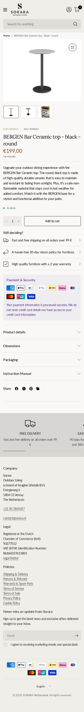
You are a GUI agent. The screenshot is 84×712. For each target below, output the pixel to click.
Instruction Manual (17, 373)
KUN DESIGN (10, 129)
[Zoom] (72, 47)
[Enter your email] (76, 635)
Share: (7, 388)
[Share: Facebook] (16, 388)
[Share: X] (24, 388)
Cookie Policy (11, 603)
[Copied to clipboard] (37, 388)
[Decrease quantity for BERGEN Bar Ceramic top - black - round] (6, 221)
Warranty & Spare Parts (18, 583)
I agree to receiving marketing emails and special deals (44, 644)
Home (6, 35)
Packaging (10, 360)
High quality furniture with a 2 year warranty (41, 264)
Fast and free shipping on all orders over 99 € (42, 240)
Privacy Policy (11, 598)
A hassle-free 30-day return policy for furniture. (43, 252)
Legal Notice (11, 558)
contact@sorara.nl (14, 518)
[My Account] (69, 9)
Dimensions (11, 346)
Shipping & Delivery (15, 574)
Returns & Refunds (15, 579)
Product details (14, 332)
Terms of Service (13, 588)
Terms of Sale (11, 593)
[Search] (75, 24)
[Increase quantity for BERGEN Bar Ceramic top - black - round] (18, 221)
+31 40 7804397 (14, 509)
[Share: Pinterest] (31, 388)
